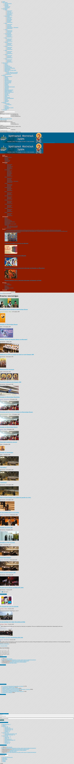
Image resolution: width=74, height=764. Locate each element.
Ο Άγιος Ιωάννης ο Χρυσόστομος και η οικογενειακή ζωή (13, 691)
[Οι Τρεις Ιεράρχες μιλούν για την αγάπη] (7, 510)
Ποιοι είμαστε (5, 2)
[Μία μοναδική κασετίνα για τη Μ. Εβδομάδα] (11, 253)
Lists (1, 717)
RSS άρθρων (4, 758)
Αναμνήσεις (9, 104)
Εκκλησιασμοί (7, 65)
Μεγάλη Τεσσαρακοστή (9, 92)
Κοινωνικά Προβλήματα (9, 98)
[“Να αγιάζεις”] (9, 465)
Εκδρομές (6, 64)
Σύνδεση (4, 760)
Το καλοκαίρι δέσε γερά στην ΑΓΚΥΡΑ (9, 606)
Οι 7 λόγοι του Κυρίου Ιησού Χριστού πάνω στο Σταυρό (12, 686)
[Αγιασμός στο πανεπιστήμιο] (2, 450)
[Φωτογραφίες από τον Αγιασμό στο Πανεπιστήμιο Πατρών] (9, 307)
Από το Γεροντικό (8, 81)
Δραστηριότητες (5, 62)
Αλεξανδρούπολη (8, 33)
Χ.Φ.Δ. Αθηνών (10, 12)
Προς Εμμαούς (9, 658)
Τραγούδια (7, 106)
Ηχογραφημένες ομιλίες (9, 107)
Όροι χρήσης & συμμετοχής (7, 757)
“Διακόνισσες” (3, 482)
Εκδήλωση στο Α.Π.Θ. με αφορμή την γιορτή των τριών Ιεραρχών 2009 (17, 354)
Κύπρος (6, 46)
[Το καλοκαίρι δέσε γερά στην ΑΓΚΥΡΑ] (6, 604)
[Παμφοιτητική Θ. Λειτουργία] (3, 367)
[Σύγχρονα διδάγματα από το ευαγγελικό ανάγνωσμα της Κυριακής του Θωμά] (11, 278)
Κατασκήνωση (9, 14)
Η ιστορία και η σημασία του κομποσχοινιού (10, 690)
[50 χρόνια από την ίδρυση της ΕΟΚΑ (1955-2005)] (9, 585)
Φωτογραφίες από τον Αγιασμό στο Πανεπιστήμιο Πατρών (14, 309)
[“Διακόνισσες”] (9, 480)
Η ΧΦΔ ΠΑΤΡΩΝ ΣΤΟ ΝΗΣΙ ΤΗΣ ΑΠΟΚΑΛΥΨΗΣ (12, 622)
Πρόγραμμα (9, 13)
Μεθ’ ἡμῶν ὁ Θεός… (13, 662)
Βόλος (6, 37)
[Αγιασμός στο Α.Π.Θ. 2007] (9, 525)
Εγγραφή (4, 761)
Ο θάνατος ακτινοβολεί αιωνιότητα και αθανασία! (16, 243)
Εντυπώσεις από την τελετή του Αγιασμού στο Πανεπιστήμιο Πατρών (16, 412)
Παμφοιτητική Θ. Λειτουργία (7, 369)
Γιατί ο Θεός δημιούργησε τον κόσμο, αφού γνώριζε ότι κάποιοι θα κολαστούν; (21, 659)
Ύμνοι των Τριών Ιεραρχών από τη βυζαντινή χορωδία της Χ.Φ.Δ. (15, 497)
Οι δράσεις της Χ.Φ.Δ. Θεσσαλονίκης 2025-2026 (11, 637)
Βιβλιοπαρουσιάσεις (8, 76)
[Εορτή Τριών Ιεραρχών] (9, 555)
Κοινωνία (6, 94)
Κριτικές (6, 99)
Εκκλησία (6, 78)
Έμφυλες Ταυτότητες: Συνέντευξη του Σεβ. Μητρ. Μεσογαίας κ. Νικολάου (16, 689)
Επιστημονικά (7, 97)
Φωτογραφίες (7, 103)
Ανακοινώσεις (9, 10)
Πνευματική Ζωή (8, 82)
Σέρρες (6, 58)
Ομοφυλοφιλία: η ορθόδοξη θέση (8, 687)
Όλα (5, 230)
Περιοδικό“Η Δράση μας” (7, 6)
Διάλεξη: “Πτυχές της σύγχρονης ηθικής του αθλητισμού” (14, 339)
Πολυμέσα (4, 102)
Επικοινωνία (9, 26)
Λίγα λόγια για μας (8, 3)
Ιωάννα (3, 659)
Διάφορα (6, 77)
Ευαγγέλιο (6, 88)
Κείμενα (3, 75)
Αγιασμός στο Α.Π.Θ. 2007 (6, 527)
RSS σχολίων (4, 759)
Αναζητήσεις (7, 95)
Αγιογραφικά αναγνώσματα (10, 86)
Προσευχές (7, 83)
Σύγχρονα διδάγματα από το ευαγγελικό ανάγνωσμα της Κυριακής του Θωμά (23, 280)
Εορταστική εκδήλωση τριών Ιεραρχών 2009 (10, 382)
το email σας (13, 122)
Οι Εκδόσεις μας (8, 74)
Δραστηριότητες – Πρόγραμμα (12, 27)
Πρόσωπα (6, 101)
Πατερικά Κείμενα (8, 80)
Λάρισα (6, 54)
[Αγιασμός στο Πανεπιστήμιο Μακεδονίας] (9, 394)
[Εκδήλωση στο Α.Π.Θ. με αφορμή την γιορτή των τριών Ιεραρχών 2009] (9, 352)
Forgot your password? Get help (6, 118)
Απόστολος (7, 87)
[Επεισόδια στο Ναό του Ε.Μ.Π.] (9, 540)
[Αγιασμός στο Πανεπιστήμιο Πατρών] (2, 322)
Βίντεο (6, 105)
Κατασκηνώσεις (8, 69)
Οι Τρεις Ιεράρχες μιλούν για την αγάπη (9, 512)
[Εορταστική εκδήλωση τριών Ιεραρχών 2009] (9, 379)
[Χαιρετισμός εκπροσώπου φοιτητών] (9, 439)
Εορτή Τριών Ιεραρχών (5, 557)
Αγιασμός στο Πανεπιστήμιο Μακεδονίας (10, 397)
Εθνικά (6, 96)
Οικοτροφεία (7, 7)
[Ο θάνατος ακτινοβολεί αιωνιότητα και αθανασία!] (11, 241)
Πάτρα (6, 23)
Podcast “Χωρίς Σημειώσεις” (12, 73)
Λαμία (6, 50)
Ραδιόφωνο (7, 108)
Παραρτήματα (4, 8)
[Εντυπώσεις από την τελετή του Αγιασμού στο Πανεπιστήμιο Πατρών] (9, 409)
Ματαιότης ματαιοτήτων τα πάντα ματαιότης (18, 661)
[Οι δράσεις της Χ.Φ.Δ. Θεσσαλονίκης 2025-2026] (6, 635)
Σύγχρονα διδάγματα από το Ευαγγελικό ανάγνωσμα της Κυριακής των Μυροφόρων (25, 268)
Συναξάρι (6, 84)
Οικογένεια (7, 100)
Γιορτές (6, 63)
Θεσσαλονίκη (7, 169)
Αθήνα (6, 9)
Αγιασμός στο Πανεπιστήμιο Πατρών (9, 324)
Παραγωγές (7, 71)
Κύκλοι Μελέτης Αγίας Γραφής (10, 70)
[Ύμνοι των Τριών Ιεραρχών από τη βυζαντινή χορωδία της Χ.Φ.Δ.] (9, 495)
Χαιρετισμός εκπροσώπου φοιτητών (8, 442)
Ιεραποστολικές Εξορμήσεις (10, 68)
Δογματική (7, 79)
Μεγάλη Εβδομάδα (8, 90)
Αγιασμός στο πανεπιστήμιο (6, 452)
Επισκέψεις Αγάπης (8, 67)
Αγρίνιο (6, 29)
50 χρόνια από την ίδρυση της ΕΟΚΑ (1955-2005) (12, 587)
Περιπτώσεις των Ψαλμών (7, 692)
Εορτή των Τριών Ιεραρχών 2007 (8, 572)
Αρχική (3, 1)
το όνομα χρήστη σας (14, 115)
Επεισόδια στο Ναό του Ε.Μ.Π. (7, 542)
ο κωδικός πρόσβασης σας (15, 116)
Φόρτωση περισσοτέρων (4, 643)
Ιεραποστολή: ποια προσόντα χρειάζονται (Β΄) (20, 660)
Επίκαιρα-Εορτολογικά (9, 89)
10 (0, 357)
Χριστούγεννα (7, 93)
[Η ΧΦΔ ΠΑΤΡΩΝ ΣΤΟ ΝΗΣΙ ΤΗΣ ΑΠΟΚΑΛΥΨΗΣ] (6, 619)
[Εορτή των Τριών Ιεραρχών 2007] (9, 570)
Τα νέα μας (9, 11)
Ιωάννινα (6, 42)
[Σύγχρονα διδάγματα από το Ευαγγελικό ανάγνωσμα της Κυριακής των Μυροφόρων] (11, 265)
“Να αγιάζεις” (3, 467)
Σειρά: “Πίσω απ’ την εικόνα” (12, 72)
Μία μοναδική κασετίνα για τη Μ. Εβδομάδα (15, 255)
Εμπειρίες (6, 4)
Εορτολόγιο (7, 85)
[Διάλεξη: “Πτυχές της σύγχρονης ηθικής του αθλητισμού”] (6, 337)
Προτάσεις (9, 21)
